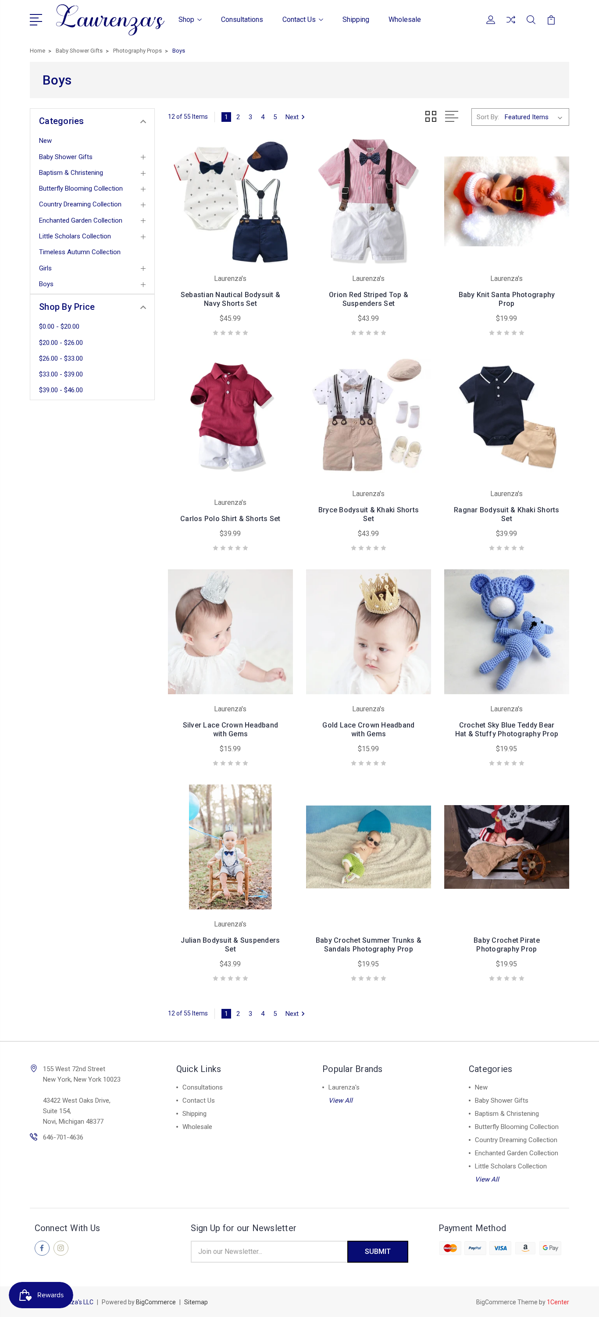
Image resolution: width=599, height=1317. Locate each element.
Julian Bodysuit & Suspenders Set (230, 944)
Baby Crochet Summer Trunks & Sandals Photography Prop (368, 944)
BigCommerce (156, 1302)
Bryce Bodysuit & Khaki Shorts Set (368, 514)
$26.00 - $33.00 (61, 358)
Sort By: (488, 117)
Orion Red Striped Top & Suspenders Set (368, 299)
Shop (186, 19)
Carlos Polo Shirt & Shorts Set (230, 519)
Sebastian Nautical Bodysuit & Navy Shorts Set (230, 299)
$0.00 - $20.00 (59, 326)
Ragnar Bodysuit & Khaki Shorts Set (507, 514)
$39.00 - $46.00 (61, 390)
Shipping (355, 19)
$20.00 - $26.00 (61, 343)
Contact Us (299, 19)
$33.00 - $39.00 (61, 374)
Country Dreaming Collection (80, 204)
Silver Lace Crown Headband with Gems (230, 729)
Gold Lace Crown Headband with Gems (368, 729)
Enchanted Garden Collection (80, 220)
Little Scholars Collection (75, 236)
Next (292, 117)
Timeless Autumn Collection (80, 252)
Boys (46, 284)
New (45, 141)
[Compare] (511, 25)
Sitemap (196, 1302)
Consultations (242, 19)
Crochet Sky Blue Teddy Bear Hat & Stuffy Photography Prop (506, 729)
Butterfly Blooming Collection (81, 188)
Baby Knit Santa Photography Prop (507, 299)
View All (340, 1100)
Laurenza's (344, 1087)
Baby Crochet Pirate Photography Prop (507, 944)
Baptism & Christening (71, 173)
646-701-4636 (63, 1137)
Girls (45, 268)
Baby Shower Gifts (66, 157)
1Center (558, 1302)
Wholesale (405, 19)
